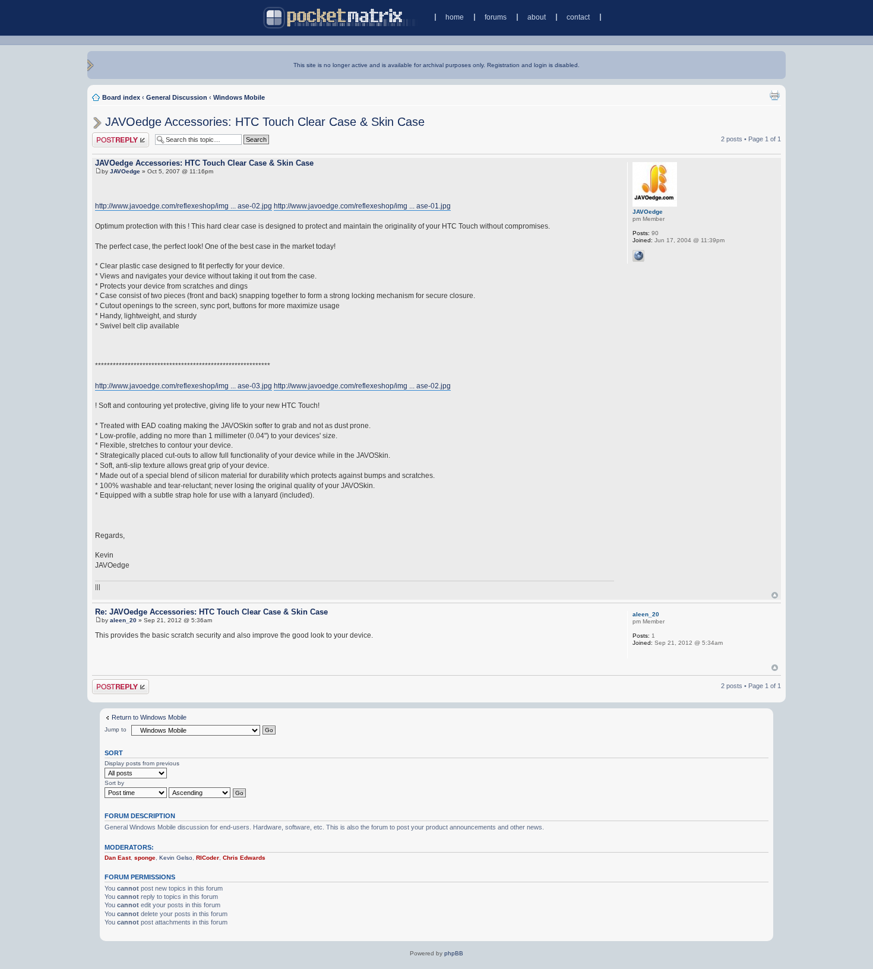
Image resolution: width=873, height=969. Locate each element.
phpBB (453, 953)
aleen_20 (123, 620)
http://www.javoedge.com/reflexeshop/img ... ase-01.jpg (362, 206)
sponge (145, 857)
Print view (774, 95)
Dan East (118, 857)
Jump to (115, 729)
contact (578, 17)
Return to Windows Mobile (149, 717)
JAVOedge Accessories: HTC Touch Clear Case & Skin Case (265, 121)
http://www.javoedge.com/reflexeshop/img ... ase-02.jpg (183, 206)
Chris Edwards (244, 857)
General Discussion (176, 97)
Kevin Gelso (175, 857)
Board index (121, 97)
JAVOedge (125, 171)
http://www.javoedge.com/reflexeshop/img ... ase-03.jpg (183, 386)
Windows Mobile (239, 97)
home (454, 17)
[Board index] (341, 17)
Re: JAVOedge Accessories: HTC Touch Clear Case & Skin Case (211, 611)
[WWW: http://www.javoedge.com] (638, 256)
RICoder (207, 857)
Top (774, 595)
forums (496, 17)
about (536, 17)
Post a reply (109, 136)
